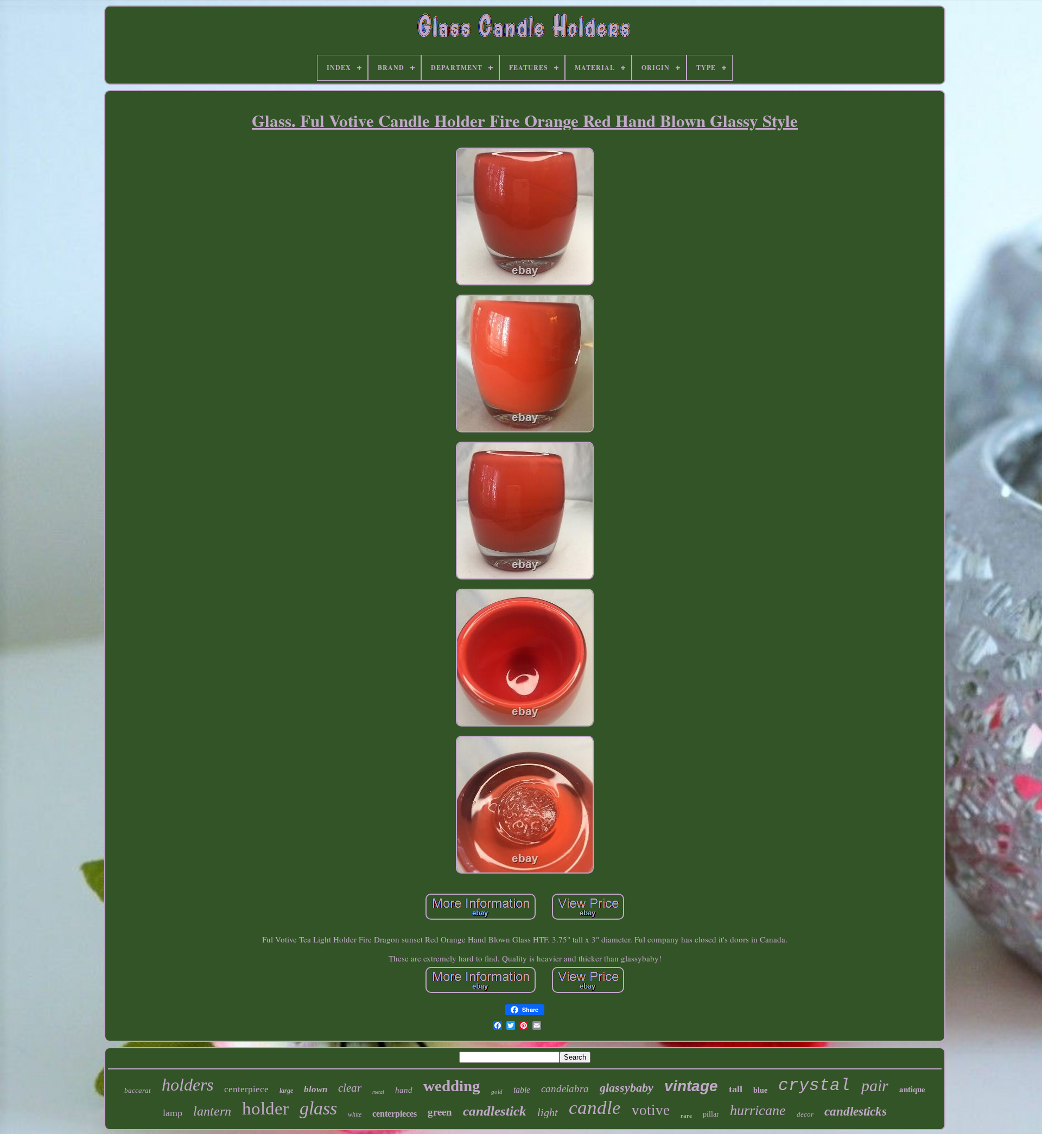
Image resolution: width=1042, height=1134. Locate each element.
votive (651, 1110)
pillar (711, 1114)
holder (265, 1108)
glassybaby (626, 1087)
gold (497, 1091)
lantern (212, 1111)
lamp (172, 1112)
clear (349, 1087)
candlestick (494, 1111)
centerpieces (394, 1113)
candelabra (565, 1088)
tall (735, 1089)
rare (686, 1115)
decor (805, 1114)
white (354, 1114)
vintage (691, 1086)
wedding (451, 1085)
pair (874, 1085)
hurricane (758, 1110)
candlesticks (855, 1111)
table (521, 1089)
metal (378, 1092)
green (440, 1111)
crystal (814, 1085)
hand (403, 1090)
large (286, 1090)
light (547, 1112)
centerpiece (246, 1089)
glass (318, 1108)
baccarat (137, 1090)
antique (912, 1089)
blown (315, 1089)
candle (595, 1107)
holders (187, 1084)
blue (760, 1090)
